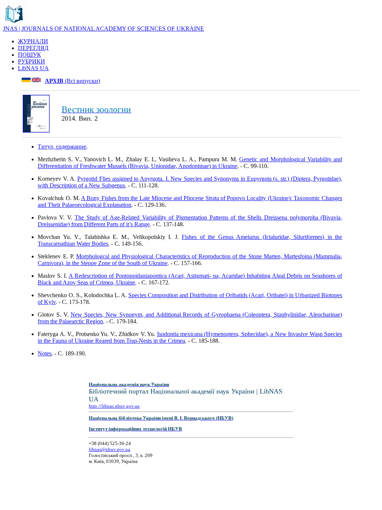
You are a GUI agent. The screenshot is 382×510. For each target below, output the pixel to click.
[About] (14, 23)
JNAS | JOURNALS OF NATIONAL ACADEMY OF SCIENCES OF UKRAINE (103, 28)
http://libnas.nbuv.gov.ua (114, 406)
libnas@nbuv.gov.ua (109, 449)
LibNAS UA (33, 68)
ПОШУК (29, 55)
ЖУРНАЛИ (33, 41)
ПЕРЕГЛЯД (33, 48)
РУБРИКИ (31, 61)
